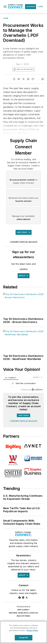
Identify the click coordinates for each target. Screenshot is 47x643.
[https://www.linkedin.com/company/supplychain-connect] (23, 597)
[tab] (10, 377)
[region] (23, 384)
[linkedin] (18, 79)
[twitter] (23, 79)
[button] (5, 7)
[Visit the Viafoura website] (37, 389)
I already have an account (23, 241)
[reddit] (28, 79)
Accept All (23, 638)
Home (5, 18)
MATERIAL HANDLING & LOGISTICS (23, 613)
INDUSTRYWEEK (23, 616)
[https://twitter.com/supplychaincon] (26, 597)
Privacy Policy (32, 630)
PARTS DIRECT (23, 610)
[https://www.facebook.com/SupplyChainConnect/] (19, 597)
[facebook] (14, 79)
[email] (33, 79)
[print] (42, 79)
